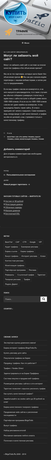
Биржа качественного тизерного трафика (21, 407)
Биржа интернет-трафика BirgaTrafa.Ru (20, 347)
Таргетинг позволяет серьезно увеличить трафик (24, 388)
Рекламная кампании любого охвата (19, 435)
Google (33, 242)
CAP (16, 137)
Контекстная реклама (14, 260)
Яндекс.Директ (11, 284)
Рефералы (9, 274)
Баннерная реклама (29, 246)
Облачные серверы (13, 207)
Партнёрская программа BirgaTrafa (18, 420)
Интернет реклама (29, 256)
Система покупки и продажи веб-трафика (21, 378)
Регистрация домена (14, 204)
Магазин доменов (12, 210)
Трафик (22, 31)
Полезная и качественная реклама (18, 440)
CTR (20, 137)
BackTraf (11, 137)
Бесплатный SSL (12, 213)
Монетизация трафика (29, 139)
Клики (16, 139)
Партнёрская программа (15, 270)
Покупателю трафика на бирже (17, 358)
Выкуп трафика (11, 256)
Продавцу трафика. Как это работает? (20, 363)
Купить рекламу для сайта (15, 353)
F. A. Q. (9, 133)
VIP (40, 242)
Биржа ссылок (11, 251)
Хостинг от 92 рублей (14, 201)
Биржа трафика (29, 137)
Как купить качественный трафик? (18, 393)
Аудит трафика (11, 246)
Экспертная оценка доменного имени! (20, 342)
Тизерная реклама (13, 279)
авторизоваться (10, 156)
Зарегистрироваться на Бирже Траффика (21, 373)
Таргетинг (41, 274)
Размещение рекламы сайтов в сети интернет (23, 383)
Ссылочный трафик (25, 274)
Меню (26, 43)
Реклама (32, 270)
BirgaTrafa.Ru (22, 52)
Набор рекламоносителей (15, 430)
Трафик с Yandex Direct (13, 368)
